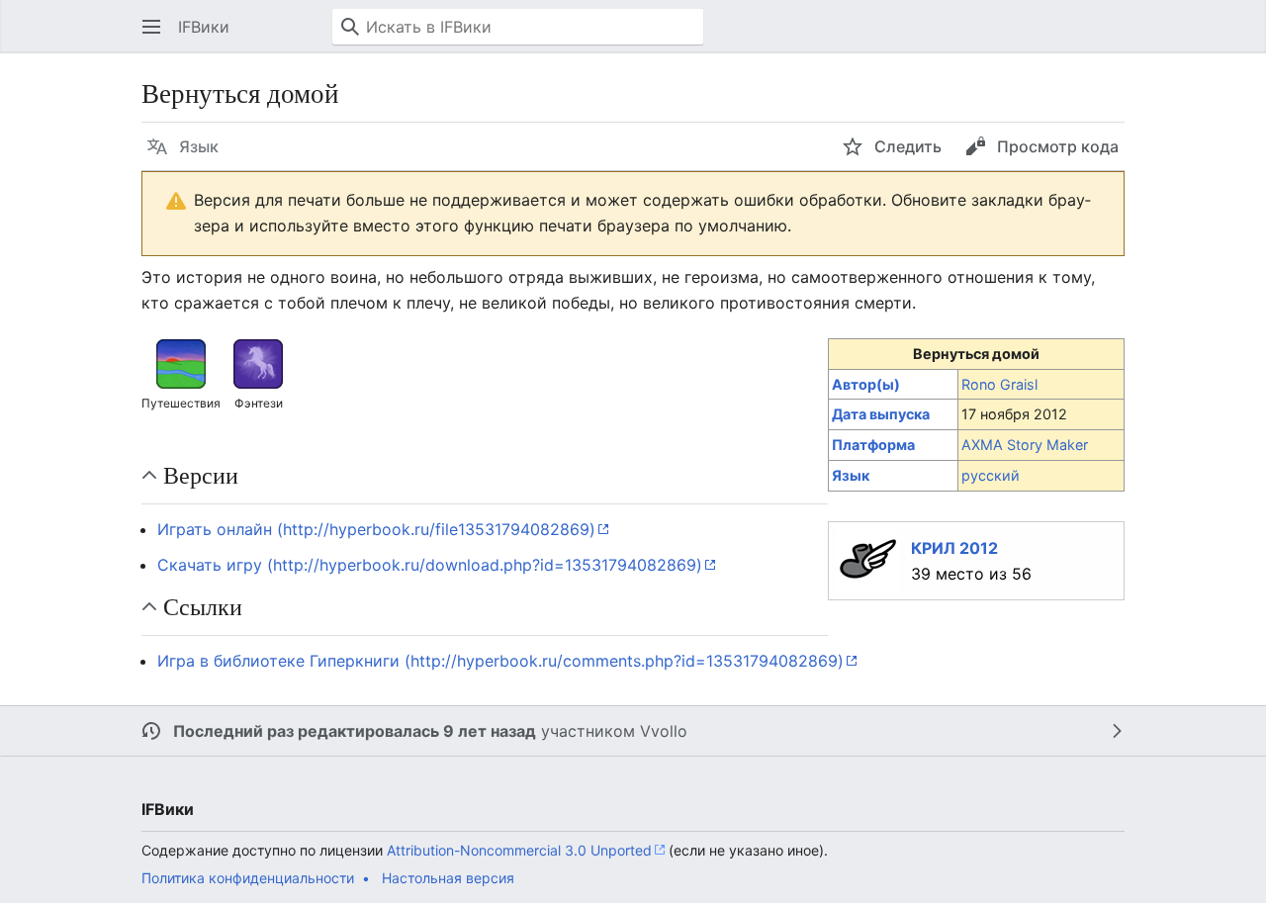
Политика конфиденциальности (247, 877)
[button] (151, 26)
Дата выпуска (881, 414)
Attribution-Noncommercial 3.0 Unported (519, 850)
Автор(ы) (866, 384)
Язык (850, 475)
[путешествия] (181, 363)
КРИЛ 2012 (954, 548)
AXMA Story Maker (1024, 444)
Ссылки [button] (202, 606)
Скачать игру (209, 565)
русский (990, 475)
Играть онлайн (214, 529)
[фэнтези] (258, 363)
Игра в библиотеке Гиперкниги (278, 661)
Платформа (873, 444)
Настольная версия (448, 877)
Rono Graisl (999, 384)
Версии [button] (200, 475)
